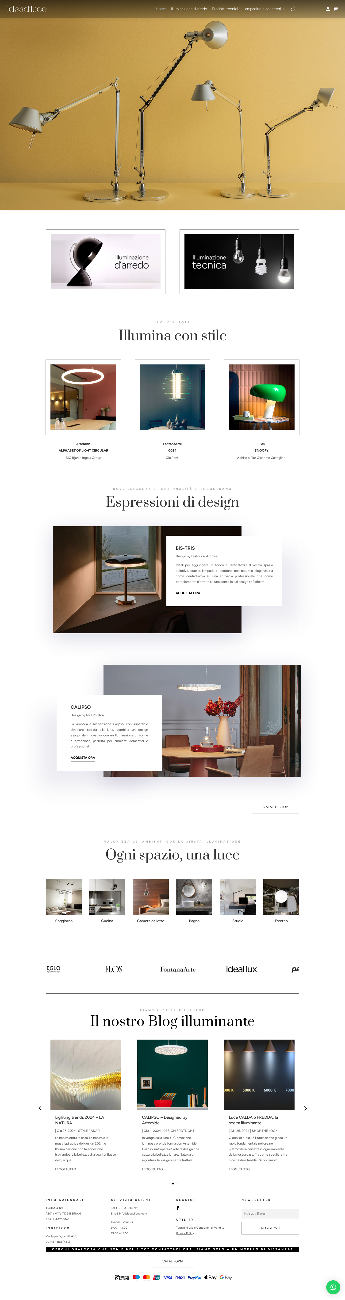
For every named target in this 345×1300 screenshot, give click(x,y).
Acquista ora (188, 593)
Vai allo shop (275, 807)
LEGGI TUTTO (65, 1169)
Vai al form (172, 1261)
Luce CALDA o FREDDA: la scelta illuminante (253, 1120)
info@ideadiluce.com (133, 1213)
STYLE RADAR (89, 1131)
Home (161, 9)
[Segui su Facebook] (177, 1208)
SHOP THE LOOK (265, 1131)
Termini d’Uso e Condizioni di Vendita (200, 1227)
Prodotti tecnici (225, 9)
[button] (295, 969)
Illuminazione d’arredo (189, 9)
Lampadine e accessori (262, 9)
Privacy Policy (185, 1233)
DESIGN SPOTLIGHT (179, 1131)
